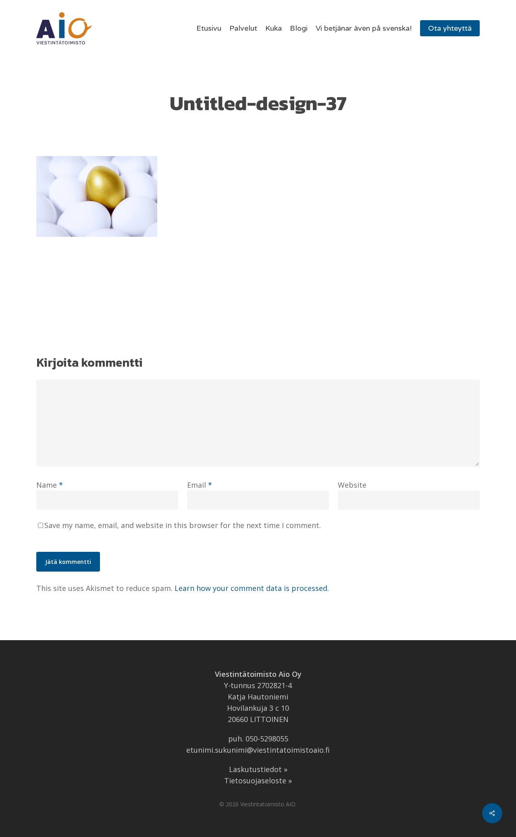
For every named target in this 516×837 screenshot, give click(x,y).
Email (199, 485)
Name (49, 485)
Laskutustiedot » (258, 769)
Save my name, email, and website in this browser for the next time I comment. (182, 525)
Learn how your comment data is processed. (252, 588)
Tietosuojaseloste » (258, 780)
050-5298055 (267, 738)
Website (352, 485)
